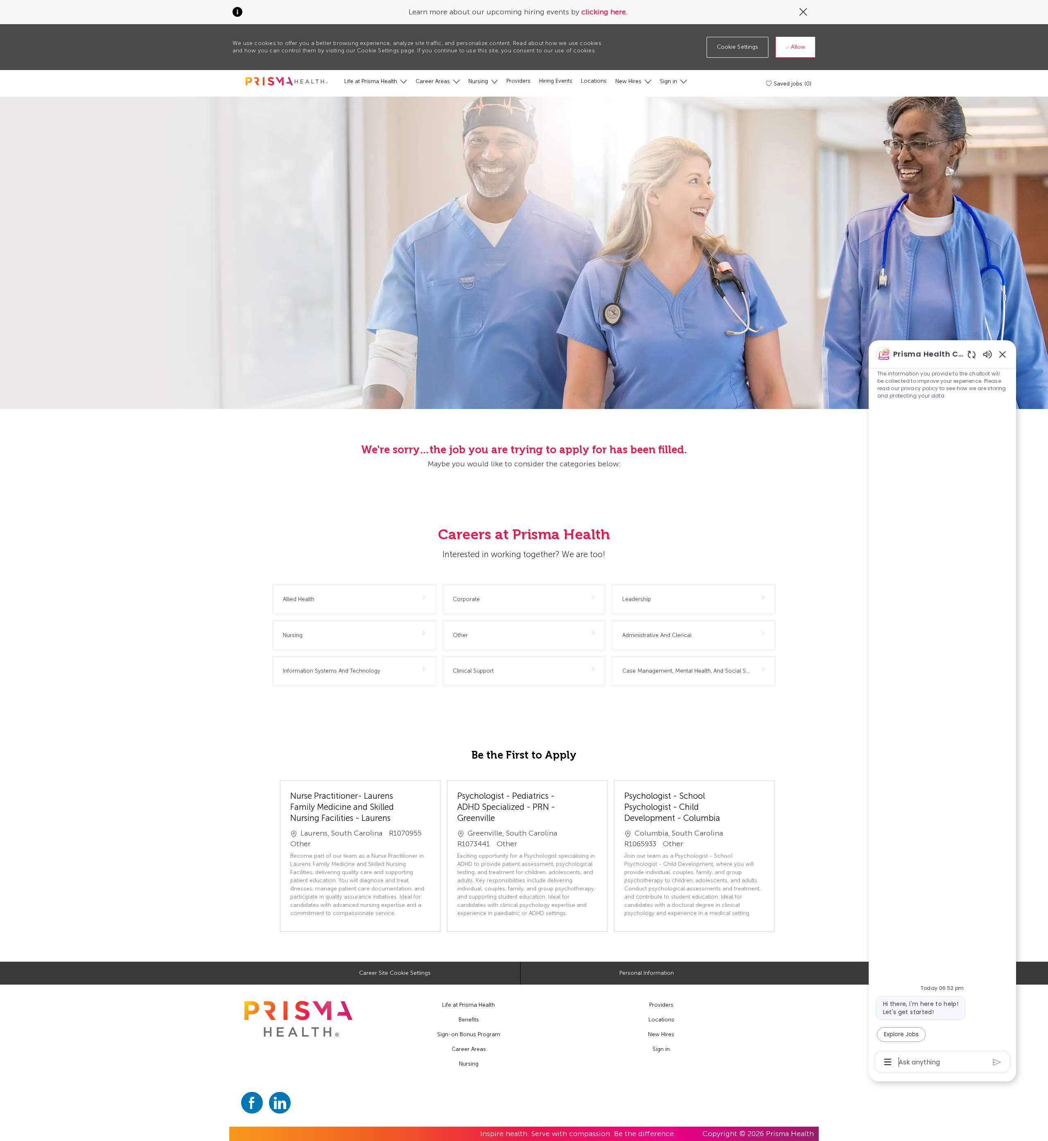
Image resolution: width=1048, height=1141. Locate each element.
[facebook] (252, 1103)
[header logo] (287, 81)
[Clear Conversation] (972, 354)
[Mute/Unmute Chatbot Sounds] (987, 354)
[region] (942, 707)
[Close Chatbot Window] (1002, 354)
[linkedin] (280, 1103)
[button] (738, 47)
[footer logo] (298, 1019)
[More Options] (888, 1062)
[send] (997, 1062)
